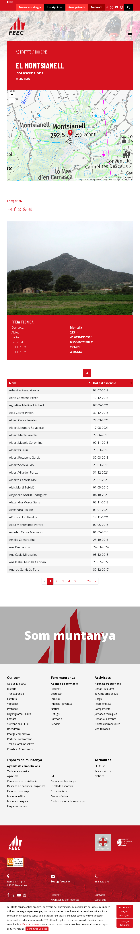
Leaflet (78, 179)
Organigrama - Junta (19, 714)
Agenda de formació (64, 683)
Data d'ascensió (104, 383)
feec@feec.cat (60, 881)
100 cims (41, 51)
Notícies (99, 776)
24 (88, 581)
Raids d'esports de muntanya (68, 801)
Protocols (13, 709)
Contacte (100, 894)
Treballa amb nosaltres (20, 744)
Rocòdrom (13, 729)
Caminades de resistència (22, 781)
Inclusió (55, 698)
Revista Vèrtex (103, 771)
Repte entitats (103, 703)
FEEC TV (99, 766)
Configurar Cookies (37, 928)
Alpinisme (12, 776)
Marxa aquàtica (16, 796)
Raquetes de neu (17, 806)
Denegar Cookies (125, 923)
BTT (53, 776)
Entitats (11, 719)
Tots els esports (18, 771)
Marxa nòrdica (59, 796)
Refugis (55, 714)
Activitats (24, 51)
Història (11, 688)
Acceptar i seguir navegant (125, 911)
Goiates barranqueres (107, 724)
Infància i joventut (61, 703)
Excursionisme (59, 791)
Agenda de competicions (23, 766)
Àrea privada (76, 7)
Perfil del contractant (19, 739)
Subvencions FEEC (18, 724)
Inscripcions (55, 7)
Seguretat (56, 693)
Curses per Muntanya (63, 781)
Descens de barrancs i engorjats (26, 786)
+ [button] (12, 94)
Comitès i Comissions (20, 749)
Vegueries (13, 703)
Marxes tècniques (17, 801)
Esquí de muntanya (18, 791)
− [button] (12, 100)
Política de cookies (29, 924)
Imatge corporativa (18, 734)
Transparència (15, 693)
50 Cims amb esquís (106, 693)
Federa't (96, 7)
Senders (55, 724)
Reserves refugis (30, 7)
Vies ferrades (102, 729)
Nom (12, 383)
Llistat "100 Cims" (105, 688)
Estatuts (12, 698)
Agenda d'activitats (108, 683)
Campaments (102, 709)
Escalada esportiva (62, 786)
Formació (56, 719)
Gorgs (98, 698)
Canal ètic (100, 899)
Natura (55, 709)
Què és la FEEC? (16, 683)
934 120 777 (102, 881)
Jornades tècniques (106, 714)
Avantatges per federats (65, 899)
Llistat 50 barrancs (105, 719)
